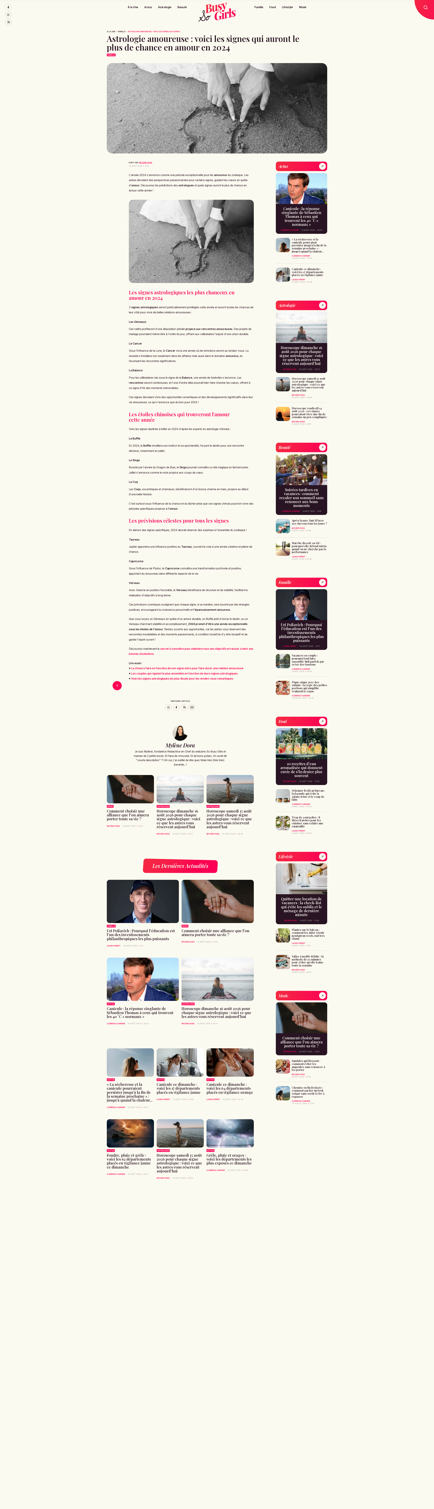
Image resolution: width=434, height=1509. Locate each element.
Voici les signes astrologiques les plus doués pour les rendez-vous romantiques (182, 678)
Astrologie (164, 7)
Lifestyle (287, 7)
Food (272, 7)
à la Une (111, 32)
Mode (302, 7)
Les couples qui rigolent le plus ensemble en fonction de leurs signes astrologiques (184, 673)
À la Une (133, 7)
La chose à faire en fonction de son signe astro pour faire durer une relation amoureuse (187, 668)
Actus (148, 7)
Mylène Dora (145, 163)
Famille (258, 7)
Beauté (182, 7)
